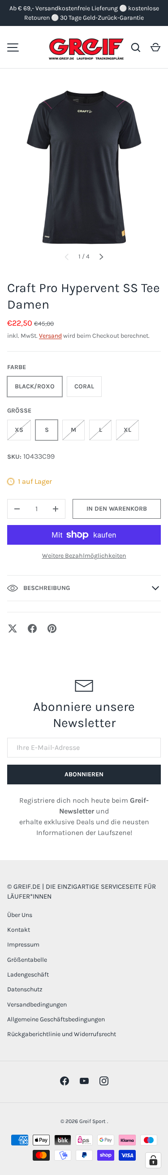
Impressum (23, 944)
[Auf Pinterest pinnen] (52, 628)
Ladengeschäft (28, 974)
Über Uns (19, 915)
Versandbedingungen (37, 1004)
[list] (84, 167)
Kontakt (18, 930)
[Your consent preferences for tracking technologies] (153, 1160)
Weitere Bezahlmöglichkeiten (84, 556)
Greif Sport (93, 1121)
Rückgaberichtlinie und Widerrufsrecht (61, 1034)
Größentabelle (27, 960)
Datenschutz (25, 989)
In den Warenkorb (116, 508)
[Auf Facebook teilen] (32, 628)
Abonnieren (84, 774)
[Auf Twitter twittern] (12, 628)
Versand (50, 336)
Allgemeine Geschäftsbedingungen (56, 1019)
